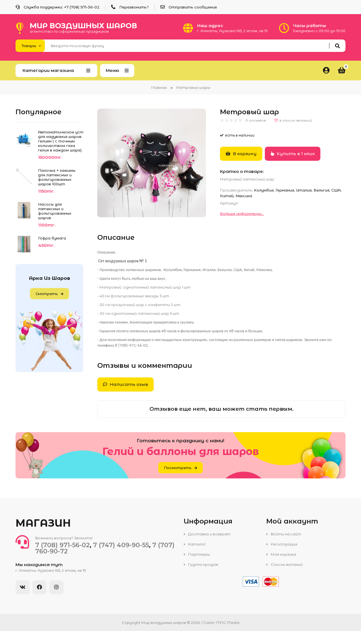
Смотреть (47, 293)
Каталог (196, 544)
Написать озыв (128, 384)
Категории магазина (48, 70)
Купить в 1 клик (295, 153)
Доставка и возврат (208, 534)
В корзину (244, 153)
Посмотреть (177, 467)
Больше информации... (242, 213)
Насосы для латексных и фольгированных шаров (54, 211)
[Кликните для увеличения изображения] (151, 163)
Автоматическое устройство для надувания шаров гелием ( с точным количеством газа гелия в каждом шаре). (60, 141)
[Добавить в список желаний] (293, 120)
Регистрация (283, 544)
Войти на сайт (285, 534)
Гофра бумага (52, 238)
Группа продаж (202, 564)
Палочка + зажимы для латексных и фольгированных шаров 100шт (56, 177)
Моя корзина (283, 554)
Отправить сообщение (193, 7)
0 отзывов (255, 120)
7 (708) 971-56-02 (83, 7)
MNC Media (227, 622)
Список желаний (286, 564)
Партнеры (198, 554)
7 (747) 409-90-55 (121, 545)
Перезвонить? (134, 7)
